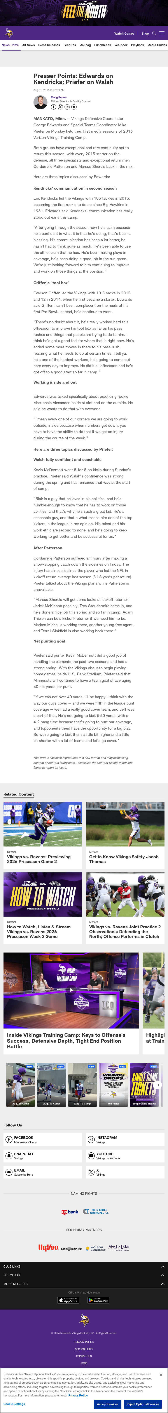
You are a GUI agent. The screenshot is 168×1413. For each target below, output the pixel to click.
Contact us (84, 1355)
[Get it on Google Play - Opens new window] (98, 1302)
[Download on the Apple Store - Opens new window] (68, 1301)
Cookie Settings (14, 1404)
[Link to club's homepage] (9, 31)
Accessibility (84, 1349)
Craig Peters (58, 97)
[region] (84, 1390)
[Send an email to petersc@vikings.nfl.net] (74, 107)
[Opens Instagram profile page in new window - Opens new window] (67, 107)
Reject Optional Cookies (143, 1404)
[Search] (154, 33)
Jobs (84, 1363)
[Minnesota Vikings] (84, 1320)
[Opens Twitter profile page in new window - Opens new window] (60, 107)
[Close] (161, 1374)
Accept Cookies (107, 1404)
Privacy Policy (84, 1341)
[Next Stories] (157, 1085)
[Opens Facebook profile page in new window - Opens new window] (53, 107)
